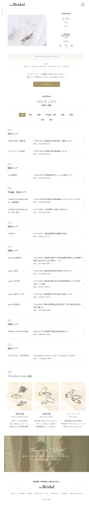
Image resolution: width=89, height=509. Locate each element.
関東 (39, 115)
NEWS (29, 493)
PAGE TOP (2, 11)
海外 (51, 120)
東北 (30, 115)
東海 (62, 115)
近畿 (71, 115)
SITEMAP (64, 493)
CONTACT (54, 493)
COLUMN (21, 493)
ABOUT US (38, 493)
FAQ (46, 493)
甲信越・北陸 (51, 115)
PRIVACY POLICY (76, 493)
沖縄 (42, 120)
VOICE (12, 493)
